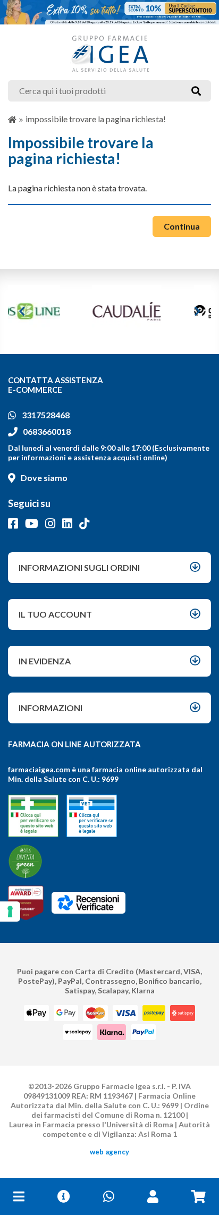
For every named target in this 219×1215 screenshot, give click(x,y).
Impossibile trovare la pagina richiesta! (96, 119)
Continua (182, 226)
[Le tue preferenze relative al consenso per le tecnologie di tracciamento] (10, 911)
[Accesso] (153, 1196)
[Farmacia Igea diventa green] (25, 861)
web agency (109, 1152)
